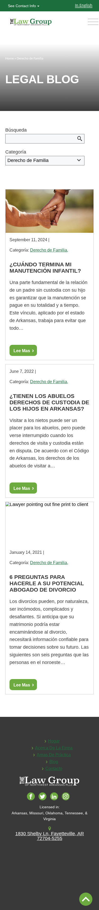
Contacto (53, 768)
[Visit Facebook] (32, 797)
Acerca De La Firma (54, 748)
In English (83, 5)
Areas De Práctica (54, 755)
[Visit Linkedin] (55, 797)
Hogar (54, 741)
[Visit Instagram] (67, 797)
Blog (53, 761)
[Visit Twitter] (44, 797)
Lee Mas (21, 351)
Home (9, 58)
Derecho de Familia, (49, 250)
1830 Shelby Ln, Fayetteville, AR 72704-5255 (49, 836)
